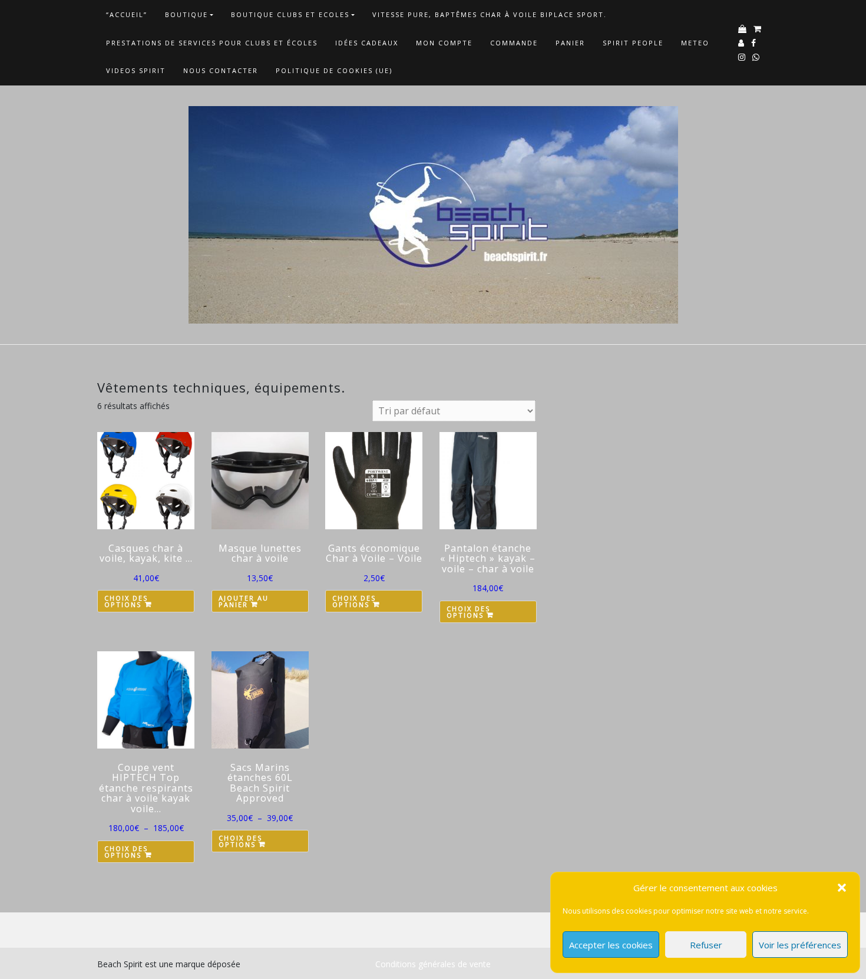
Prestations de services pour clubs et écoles (212, 42)
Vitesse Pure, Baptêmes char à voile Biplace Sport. (489, 14)
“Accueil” (126, 14)
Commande (514, 42)
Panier (570, 42)
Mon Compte (444, 42)
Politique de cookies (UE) (334, 70)
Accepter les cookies (611, 945)
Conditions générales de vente (433, 964)
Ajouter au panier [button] (244, 601)
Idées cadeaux (366, 42)
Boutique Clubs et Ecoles (290, 14)
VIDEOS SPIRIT (136, 70)
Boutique (186, 14)
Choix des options (126, 601)
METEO (695, 42)
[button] (842, 888)
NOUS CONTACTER (220, 70)
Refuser (706, 945)
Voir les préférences (800, 945)
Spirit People (633, 42)
